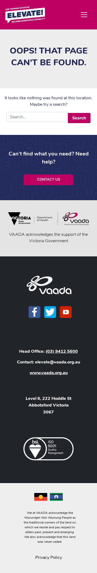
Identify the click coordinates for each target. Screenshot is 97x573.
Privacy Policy (48, 557)
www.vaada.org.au (49, 373)
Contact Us (48, 179)
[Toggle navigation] (84, 14)
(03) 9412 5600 (62, 351)
